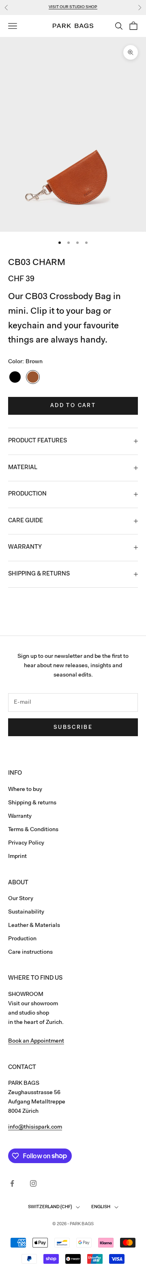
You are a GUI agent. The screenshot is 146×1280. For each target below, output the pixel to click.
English (100, 1207)
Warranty (20, 816)
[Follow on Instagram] (33, 1183)
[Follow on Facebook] (12, 1183)
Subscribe (73, 727)
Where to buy (25, 790)
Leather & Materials (34, 926)
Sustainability (26, 912)
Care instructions (30, 952)
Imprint (17, 857)
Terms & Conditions (33, 830)
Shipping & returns (32, 803)
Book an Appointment (36, 1041)
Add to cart (73, 405)
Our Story (20, 899)
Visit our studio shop (73, 7)
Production (22, 939)
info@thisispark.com (35, 1127)
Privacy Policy (26, 843)
